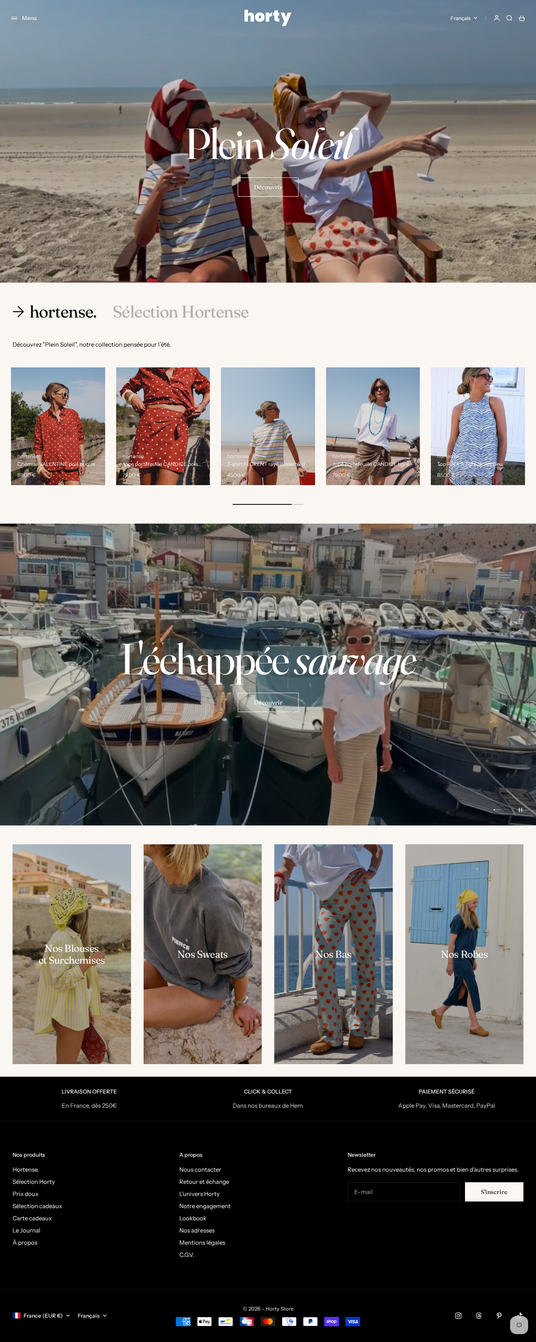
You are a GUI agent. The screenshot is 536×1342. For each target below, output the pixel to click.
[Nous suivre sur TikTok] (519, 1316)
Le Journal (26, 1230)
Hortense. (26, 1169)
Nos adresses (197, 1230)
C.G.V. (186, 1254)
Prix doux (25, 1194)
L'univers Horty (199, 1194)
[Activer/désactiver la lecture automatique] (520, 809)
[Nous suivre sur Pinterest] (499, 1316)
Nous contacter (200, 1169)
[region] (268, 675)
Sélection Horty (34, 1181)
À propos (25, 1242)
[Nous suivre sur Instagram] (458, 1316)
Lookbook (192, 1218)
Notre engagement (205, 1206)
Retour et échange (204, 1181)
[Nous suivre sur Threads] (479, 1316)
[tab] (56, 311)
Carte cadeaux (32, 1218)
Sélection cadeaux (37, 1206)
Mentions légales (202, 1242)
